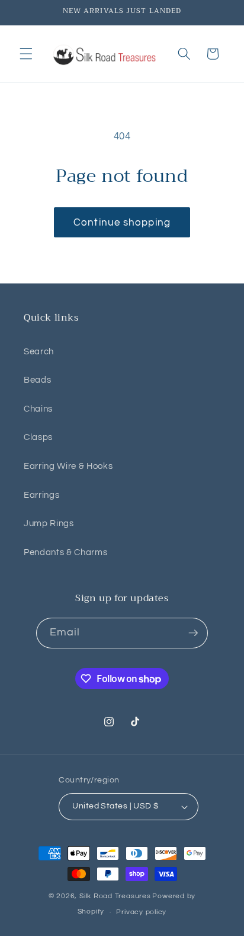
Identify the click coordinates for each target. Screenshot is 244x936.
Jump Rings (49, 523)
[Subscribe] (193, 633)
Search (39, 351)
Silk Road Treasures (115, 896)
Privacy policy (141, 912)
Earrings (41, 495)
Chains (38, 408)
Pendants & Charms (65, 552)
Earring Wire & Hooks (68, 466)
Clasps (38, 437)
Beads (37, 379)
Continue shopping (122, 222)
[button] (26, 54)
